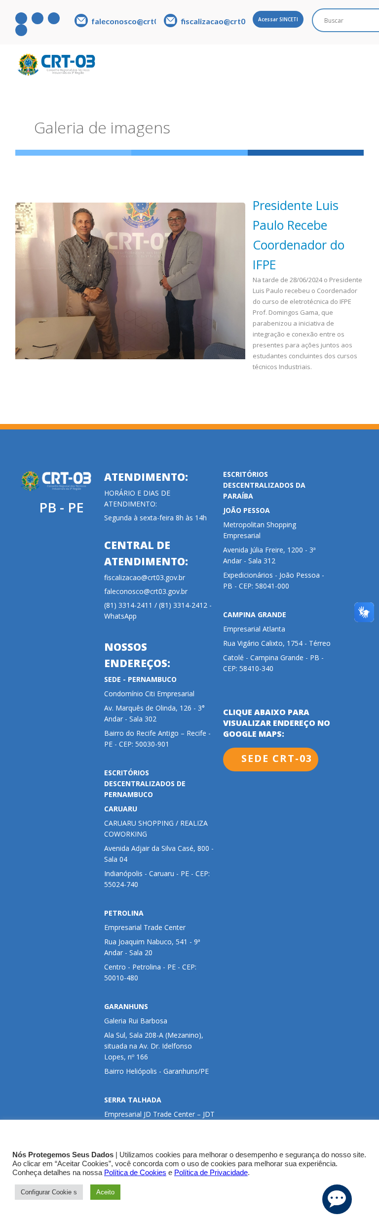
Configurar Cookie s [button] (49, 1192)
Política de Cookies (135, 1173)
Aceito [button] (105, 1192)
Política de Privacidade (211, 1173)
